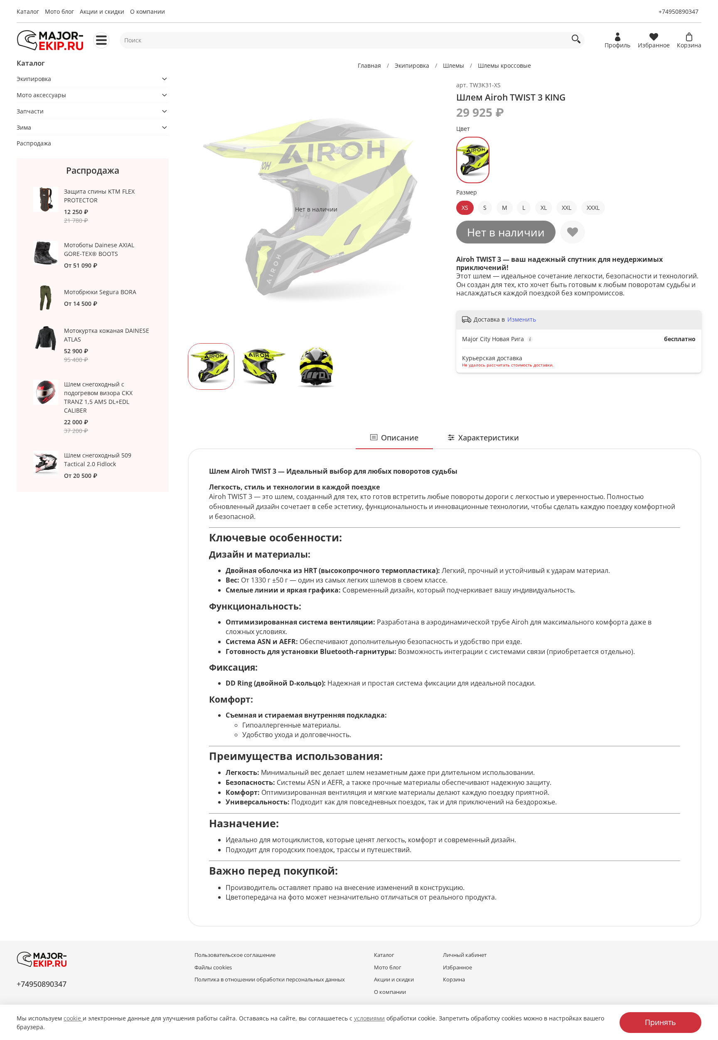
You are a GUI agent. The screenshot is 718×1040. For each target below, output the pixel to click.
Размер (466, 192)
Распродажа (34, 143)
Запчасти (30, 111)
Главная (369, 65)
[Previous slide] (199, 209)
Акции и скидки (102, 11)
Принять (660, 1022)
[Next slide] (433, 209)
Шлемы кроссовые (504, 65)
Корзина (454, 979)
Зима (24, 127)
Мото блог (59, 11)
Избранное (457, 967)
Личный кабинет (465, 955)
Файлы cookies (213, 967)
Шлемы (453, 65)
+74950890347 (678, 11)
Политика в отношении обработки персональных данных (269, 979)
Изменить (521, 319)
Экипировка (412, 65)
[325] (472, 160)
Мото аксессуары (41, 95)
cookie (73, 1018)
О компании (147, 11)
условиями (369, 1018)
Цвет (463, 129)
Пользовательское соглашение (234, 955)
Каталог (28, 11)
